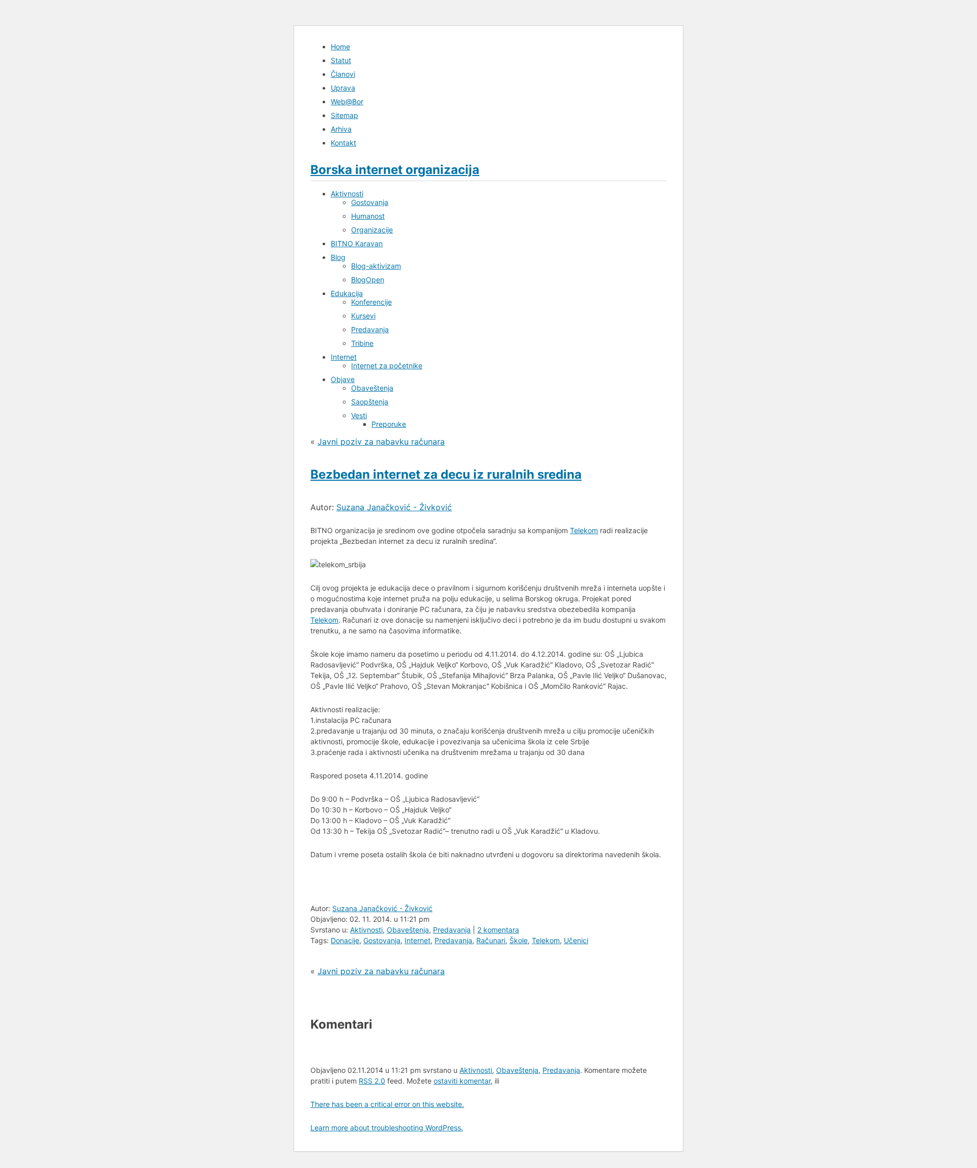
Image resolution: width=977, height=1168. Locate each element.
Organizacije (372, 229)
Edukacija (347, 293)
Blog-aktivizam (376, 265)
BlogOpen (367, 279)
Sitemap (344, 115)
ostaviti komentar (462, 1080)
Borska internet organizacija (394, 169)
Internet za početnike (386, 365)
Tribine (362, 343)
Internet (344, 357)
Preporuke (388, 424)
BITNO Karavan (357, 243)
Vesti (359, 415)
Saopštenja (369, 401)
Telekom (584, 530)
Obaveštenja (372, 388)
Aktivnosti (347, 193)
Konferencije (371, 302)
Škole (518, 940)
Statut (341, 60)
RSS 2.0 (372, 1080)
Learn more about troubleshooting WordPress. (386, 1127)
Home (340, 46)
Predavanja (370, 329)
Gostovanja (369, 202)
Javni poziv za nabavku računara (381, 441)
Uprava (343, 87)
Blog (338, 257)
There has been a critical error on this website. (387, 1104)
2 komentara (498, 929)
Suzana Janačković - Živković (394, 507)
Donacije (345, 940)
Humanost (368, 216)
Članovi (343, 74)
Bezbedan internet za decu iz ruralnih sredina (446, 474)
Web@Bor (347, 101)
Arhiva (341, 129)
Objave (343, 379)
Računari (490, 940)
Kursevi (363, 315)
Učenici (576, 940)
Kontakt (343, 142)
